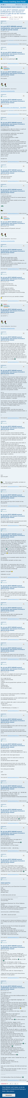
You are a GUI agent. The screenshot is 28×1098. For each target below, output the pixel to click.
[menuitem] (4, 5)
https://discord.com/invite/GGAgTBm (8, 91)
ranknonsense (3, 21)
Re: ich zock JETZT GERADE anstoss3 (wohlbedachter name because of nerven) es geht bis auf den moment (13, 54)
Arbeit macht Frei (5, 883)
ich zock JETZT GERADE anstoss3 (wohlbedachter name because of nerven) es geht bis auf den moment (13, 11)
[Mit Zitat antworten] (24, 22)
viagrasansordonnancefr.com (13, 63)
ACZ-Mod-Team (8, 15)
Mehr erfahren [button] (10, 1091)
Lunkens (5, 66)
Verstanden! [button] (9, 1095)
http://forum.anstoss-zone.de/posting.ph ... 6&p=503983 (13, 107)
